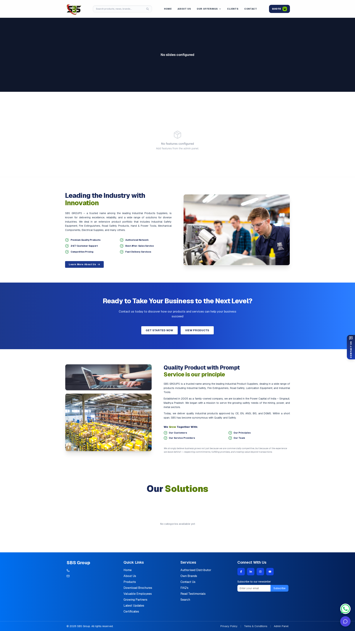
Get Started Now (159, 330)
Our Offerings (207, 8)
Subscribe (279, 588)
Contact (250, 8)
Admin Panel (281, 626)
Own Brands (188, 576)
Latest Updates (134, 605)
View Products (197, 330)
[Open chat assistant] (345, 621)
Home (168, 8)
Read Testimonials (193, 594)
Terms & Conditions (255, 626)
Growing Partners (135, 600)
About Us (184, 8)
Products (130, 582)
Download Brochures (138, 588)
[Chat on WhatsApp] (345, 609)
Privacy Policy (229, 626)
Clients (232, 8)
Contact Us (187, 582)
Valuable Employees (138, 594)
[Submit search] (147, 9)
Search (185, 600)
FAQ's (184, 588)
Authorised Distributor (195, 570)
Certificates (131, 611)
